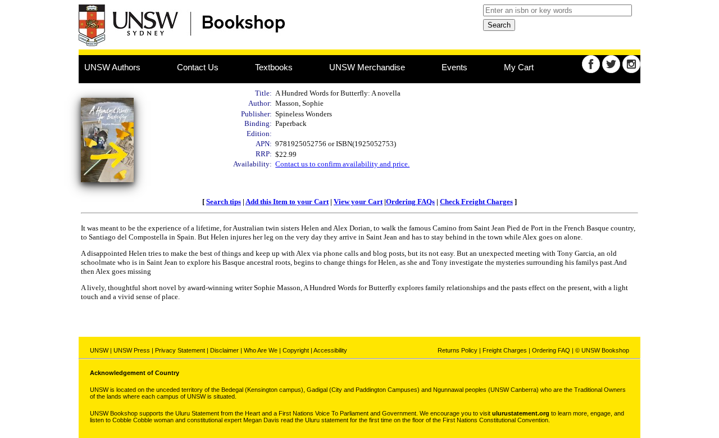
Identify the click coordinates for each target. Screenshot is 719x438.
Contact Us (198, 67)
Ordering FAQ (551, 350)
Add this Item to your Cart (287, 201)
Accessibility (330, 350)
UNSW (99, 350)
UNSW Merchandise (367, 67)
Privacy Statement (180, 350)
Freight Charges (505, 350)
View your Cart (358, 201)
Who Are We (260, 350)
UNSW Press (131, 350)
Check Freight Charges (476, 201)
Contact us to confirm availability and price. (342, 164)
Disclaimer (224, 350)
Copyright (296, 350)
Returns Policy (457, 350)
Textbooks (274, 67)
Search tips (223, 201)
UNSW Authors (112, 67)
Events (454, 67)
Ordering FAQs (410, 201)
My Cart (519, 67)
